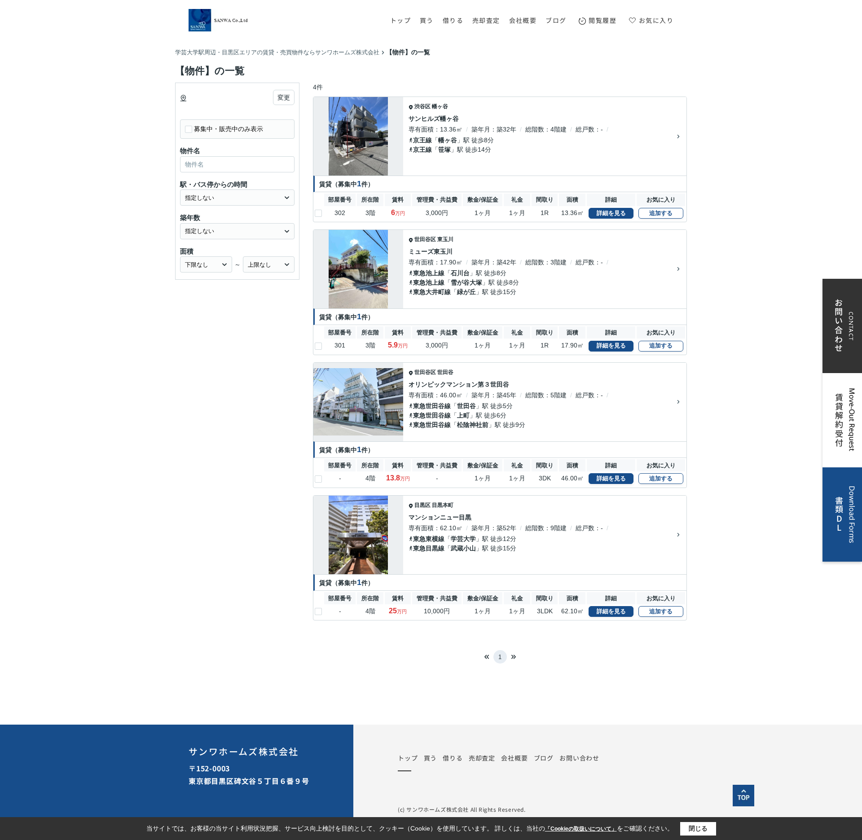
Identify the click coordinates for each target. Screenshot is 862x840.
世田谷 (445, 372)
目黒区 (422, 505)
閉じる (698, 828)
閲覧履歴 (602, 20)
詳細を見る (611, 213)
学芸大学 (463, 538)
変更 (283, 97)
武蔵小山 (463, 548)
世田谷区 (425, 239)
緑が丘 (466, 291)
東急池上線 (428, 273)
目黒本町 (442, 505)
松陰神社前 (472, 424)
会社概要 (523, 20)
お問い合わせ (579, 757)
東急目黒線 (428, 548)
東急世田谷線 (432, 405)
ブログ (555, 20)
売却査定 (486, 20)
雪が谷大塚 (466, 282)
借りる (453, 20)
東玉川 (445, 239)
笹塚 (444, 149)
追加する (661, 213)
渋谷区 (422, 106)
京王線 (422, 140)
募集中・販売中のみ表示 (228, 128)
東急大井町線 (432, 291)
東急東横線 (428, 538)
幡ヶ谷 (440, 106)
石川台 (460, 273)
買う (427, 20)
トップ (400, 20)
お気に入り (656, 20)
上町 (463, 415)
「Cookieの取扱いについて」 (581, 829)
